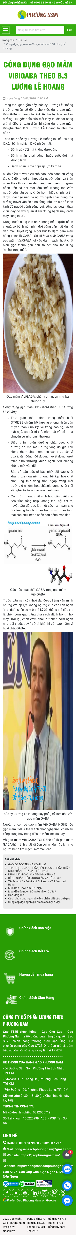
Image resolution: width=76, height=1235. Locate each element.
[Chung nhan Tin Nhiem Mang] (44, 1182)
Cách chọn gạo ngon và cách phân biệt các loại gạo (39, 898)
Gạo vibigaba (16, 895)
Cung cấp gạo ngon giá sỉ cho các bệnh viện (34, 902)
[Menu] (6, 30)
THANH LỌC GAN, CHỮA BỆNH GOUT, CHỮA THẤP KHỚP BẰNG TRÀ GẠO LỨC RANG (39, 869)
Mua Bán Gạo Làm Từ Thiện (25, 888)
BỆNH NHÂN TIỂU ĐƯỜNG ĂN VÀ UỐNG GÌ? (34, 877)
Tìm (69, 30)
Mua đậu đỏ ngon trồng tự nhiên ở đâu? (32, 891)
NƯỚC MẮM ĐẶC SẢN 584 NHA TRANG (32, 874)
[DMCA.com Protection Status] (27, 1182)
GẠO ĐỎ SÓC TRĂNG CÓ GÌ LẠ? (27, 864)
